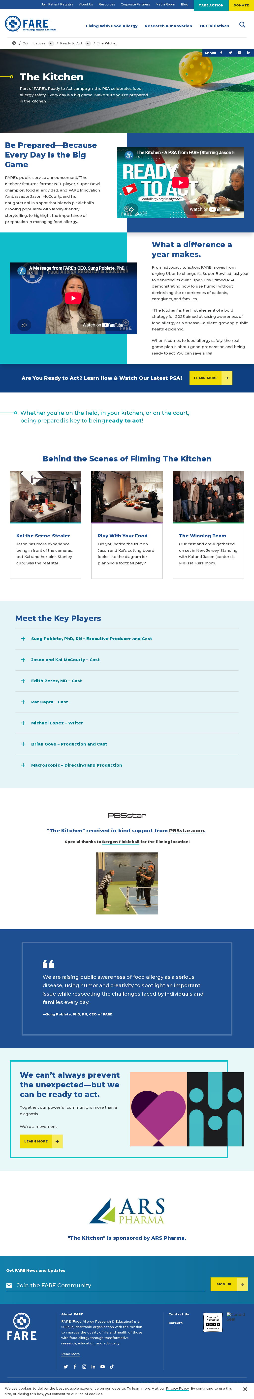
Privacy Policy (177, 1388)
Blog (184, 4)
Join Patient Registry (57, 4)
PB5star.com (186, 831)
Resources (107, 4)
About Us (86, 4)
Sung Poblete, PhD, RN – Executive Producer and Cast (91, 638)
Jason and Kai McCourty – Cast (65, 659)
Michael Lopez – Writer (57, 723)
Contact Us (178, 1314)
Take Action (211, 5)
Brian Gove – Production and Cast (69, 744)
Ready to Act (71, 43)
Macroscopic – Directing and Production (76, 765)
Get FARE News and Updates (35, 1270)
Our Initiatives (34, 43)
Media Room (165, 4)
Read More (70, 1354)
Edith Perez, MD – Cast (56, 681)
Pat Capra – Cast (49, 702)
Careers (175, 1323)
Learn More (206, 378)
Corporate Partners (135, 4)
